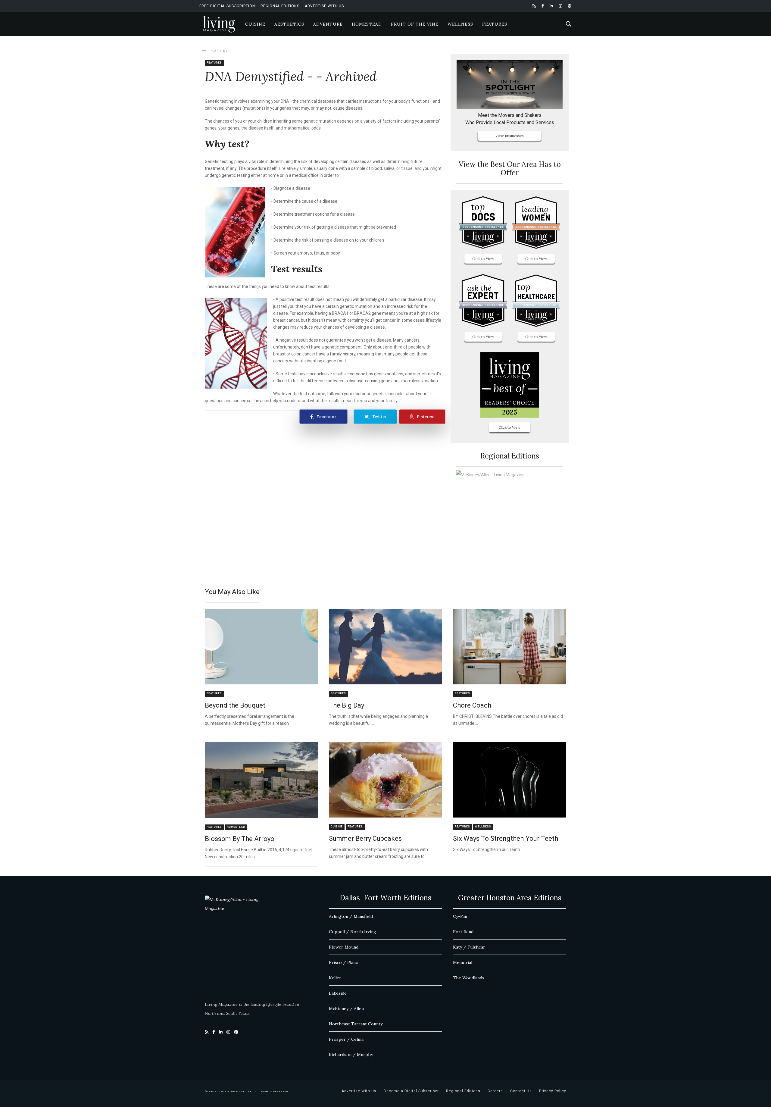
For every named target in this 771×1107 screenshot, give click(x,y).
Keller (335, 977)
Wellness (460, 24)
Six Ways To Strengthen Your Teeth (505, 838)
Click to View (483, 258)
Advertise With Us (324, 6)
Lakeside (338, 993)
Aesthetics (289, 24)
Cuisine (255, 24)
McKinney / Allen (346, 1008)
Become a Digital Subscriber (411, 1091)
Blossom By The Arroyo (239, 839)
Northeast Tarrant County (355, 1024)
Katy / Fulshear (469, 947)
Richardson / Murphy (351, 1054)
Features (494, 24)
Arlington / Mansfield (351, 916)
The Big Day (346, 705)
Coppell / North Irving (352, 931)
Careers (495, 1091)
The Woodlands (468, 977)
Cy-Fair (460, 916)
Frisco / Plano (343, 962)
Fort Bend (463, 931)
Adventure (328, 24)
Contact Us (521, 1091)
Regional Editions (280, 6)
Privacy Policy (552, 1091)
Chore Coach (472, 705)
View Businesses (509, 135)
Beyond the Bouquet (235, 705)
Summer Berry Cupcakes (365, 838)
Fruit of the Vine (415, 24)
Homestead (367, 24)
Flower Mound (343, 947)
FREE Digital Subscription (227, 6)
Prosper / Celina (346, 1039)
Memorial (462, 962)
